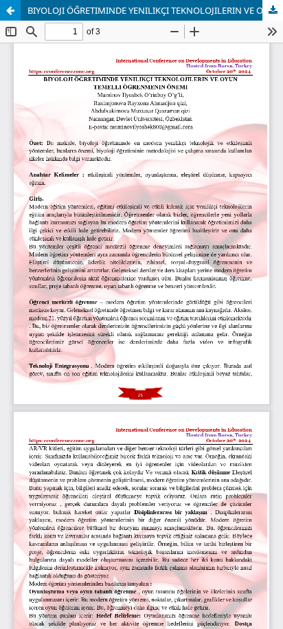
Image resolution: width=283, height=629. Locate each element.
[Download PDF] (272, 10)
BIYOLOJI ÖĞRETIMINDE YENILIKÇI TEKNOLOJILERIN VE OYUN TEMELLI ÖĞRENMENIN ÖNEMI (155, 10)
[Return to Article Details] (10, 10)
